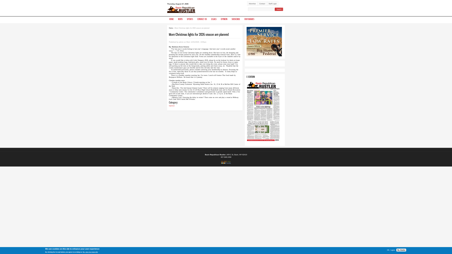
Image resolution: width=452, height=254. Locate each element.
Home (171, 19)
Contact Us (202, 19)
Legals (213, 19)
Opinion (224, 19)
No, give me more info (90, 252)
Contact (262, 4)
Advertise (252, 4)
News (180, 19)
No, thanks (401, 250)
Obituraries (249, 19)
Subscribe (236, 19)
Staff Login (273, 4)
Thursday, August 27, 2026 (177, 4)
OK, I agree (391, 250)
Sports (190, 19)
